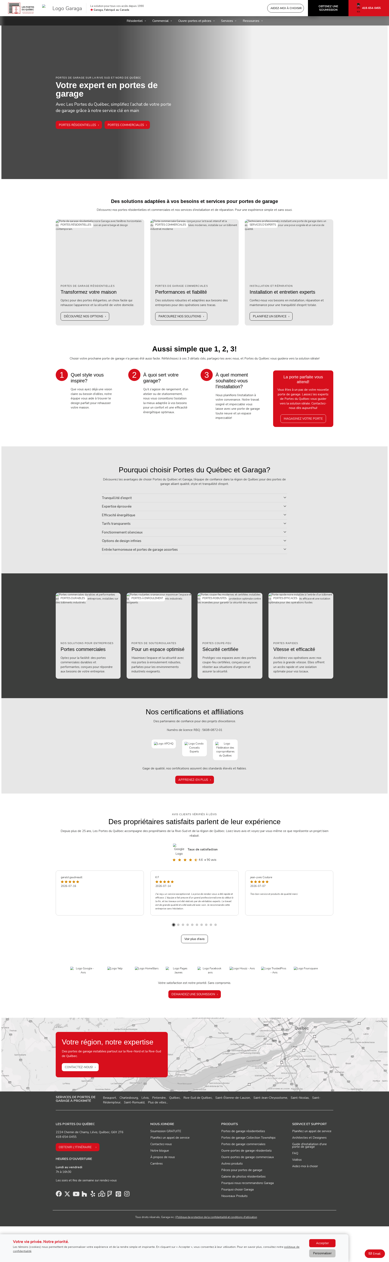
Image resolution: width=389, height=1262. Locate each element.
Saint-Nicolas (300, 1098)
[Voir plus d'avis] (179, 849)
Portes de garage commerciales (243, 1144)
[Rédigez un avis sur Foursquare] (306, 968)
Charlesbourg (129, 1098)
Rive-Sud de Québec (197, 1098)
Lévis (145, 1098)
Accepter (322, 1243)
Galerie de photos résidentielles (243, 1177)
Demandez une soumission (193, 994)
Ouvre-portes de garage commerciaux (247, 1157)
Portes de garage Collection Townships (248, 1138)
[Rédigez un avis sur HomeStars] (147, 968)
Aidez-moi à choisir (305, 1166)
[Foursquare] (110, 1195)
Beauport (109, 1098)
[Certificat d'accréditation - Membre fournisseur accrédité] (194, 748)
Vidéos (297, 1160)
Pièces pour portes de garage (241, 1170)
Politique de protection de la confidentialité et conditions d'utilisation (216, 1217)
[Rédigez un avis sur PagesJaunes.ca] (178, 970)
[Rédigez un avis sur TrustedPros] (274, 970)
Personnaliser (322, 1253)
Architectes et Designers (309, 1138)
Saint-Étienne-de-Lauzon (232, 1098)
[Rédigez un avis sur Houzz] (242, 968)
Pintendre (159, 1098)
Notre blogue (159, 1151)
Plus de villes (157, 1102)
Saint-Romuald (134, 1102)
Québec (174, 1098)
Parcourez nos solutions (179, 316)
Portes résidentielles (77, 125)
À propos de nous (162, 1157)
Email (376, 1253)
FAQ (295, 1153)
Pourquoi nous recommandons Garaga (247, 1183)
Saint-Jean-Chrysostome (270, 1098)
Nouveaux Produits (234, 1196)
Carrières (156, 1164)
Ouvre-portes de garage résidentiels (246, 1151)
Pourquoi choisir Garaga (237, 1189)
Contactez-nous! (79, 1067)
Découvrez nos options (83, 316)
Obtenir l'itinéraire (75, 1147)
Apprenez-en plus (193, 780)
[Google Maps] (101, 1195)
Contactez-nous (161, 1144)
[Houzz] (84, 1195)
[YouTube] (76, 1195)
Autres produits (232, 1164)
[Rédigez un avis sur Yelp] (115, 968)
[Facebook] (59, 1195)
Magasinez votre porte (303, 419)
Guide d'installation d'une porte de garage (309, 1145)
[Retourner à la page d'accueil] (21, 8)
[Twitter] (67, 1195)
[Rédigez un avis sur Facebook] (210, 970)
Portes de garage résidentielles (243, 1131)
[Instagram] (127, 1195)
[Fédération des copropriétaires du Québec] (225, 749)
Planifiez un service (269, 316)
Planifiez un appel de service (170, 1138)
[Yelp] (93, 1195)
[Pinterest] (118, 1195)
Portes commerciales (126, 125)
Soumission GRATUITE (165, 1131)
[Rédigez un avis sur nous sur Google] (83, 970)
